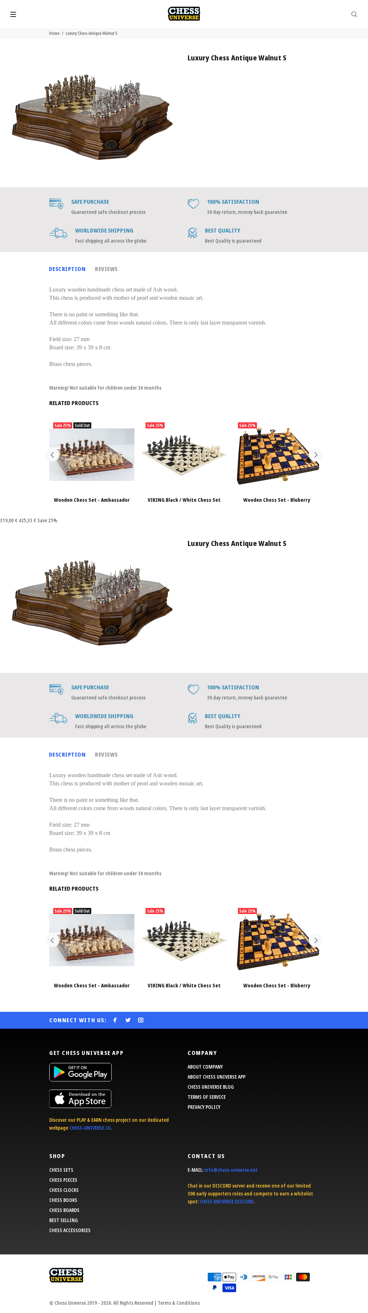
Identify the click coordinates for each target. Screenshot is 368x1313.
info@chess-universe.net (231, 1169)
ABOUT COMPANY (205, 1066)
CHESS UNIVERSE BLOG (211, 1086)
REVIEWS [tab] (106, 269)
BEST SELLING (63, 1220)
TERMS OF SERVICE (207, 1096)
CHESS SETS (61, 1169)
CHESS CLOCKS (64, 1189)
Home (54, 33)
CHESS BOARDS (64, 1210)
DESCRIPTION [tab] (67, 269)
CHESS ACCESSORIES (70, 1230)
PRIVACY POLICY (204, 1106)
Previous (52, 455)
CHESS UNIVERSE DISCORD (226, 1201)
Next (315, 455)
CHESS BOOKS (63, 1200)
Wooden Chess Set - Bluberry (276, 499)
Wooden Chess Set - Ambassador (92, 499)
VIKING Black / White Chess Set (184, 499)
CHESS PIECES (63, 1179)
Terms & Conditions (179, 1302)
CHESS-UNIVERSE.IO (90, 1127)
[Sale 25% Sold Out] (91, 454)
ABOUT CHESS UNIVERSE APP (216, 1076)
